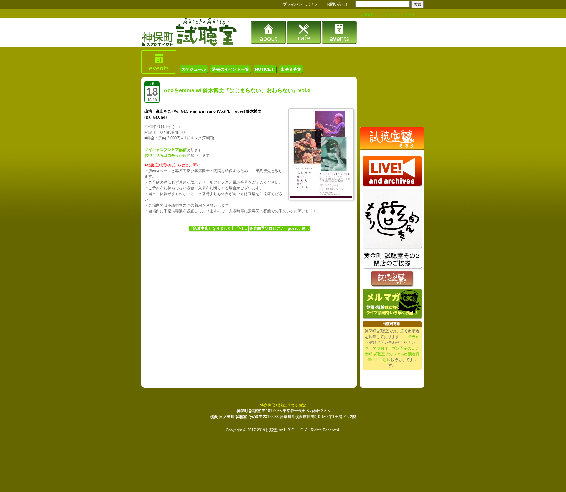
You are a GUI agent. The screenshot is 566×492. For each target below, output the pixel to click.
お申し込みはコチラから (165, 155)
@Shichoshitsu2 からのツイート (388, 14)
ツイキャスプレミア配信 (165, 149)
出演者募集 (291, 69)
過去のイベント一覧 (230, 69)
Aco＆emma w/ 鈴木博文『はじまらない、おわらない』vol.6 (237, 90)
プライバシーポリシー (302, 4)
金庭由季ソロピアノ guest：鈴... (279, 228)
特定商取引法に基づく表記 (283, 405)
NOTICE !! (265, 69)
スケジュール (193, 69)
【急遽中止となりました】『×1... (218, 228)
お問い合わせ (337, 4)
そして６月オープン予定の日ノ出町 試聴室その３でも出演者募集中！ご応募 (392, 354)
